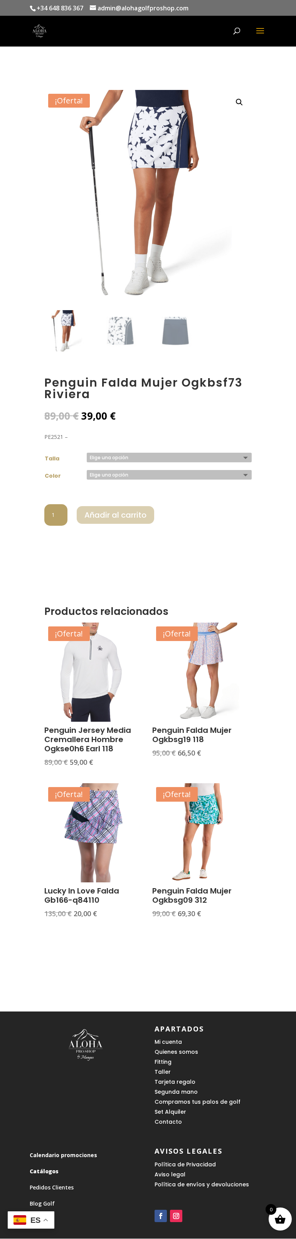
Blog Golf (42, 1203)
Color (53, 476)
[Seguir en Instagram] (176, 1216)
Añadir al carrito (115, 515)
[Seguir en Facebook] (161, 1216)
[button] (239, 102)
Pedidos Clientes (52, 1187)
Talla (52, 458)
